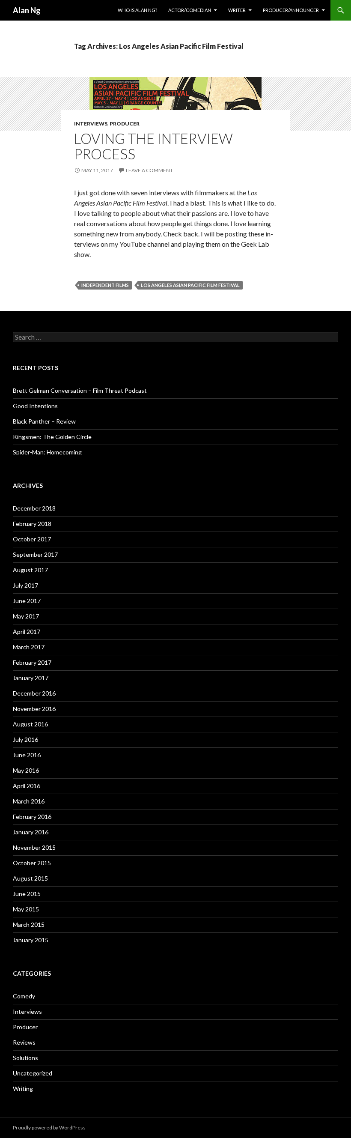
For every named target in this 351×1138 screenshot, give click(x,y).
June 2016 (27, 755)
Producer (125, 123)
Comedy (24, 996)
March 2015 (29, 924)
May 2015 (26, 909)
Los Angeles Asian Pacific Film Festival (190, 285)
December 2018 (34, 508)
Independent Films (105, 285)
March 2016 (29, 801)
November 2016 (34, 708)
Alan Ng (27, 10)
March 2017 (29, 647)
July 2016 (25, 739)
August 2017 (30, 569)
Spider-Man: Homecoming (47, 452)
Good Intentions (35, 405)
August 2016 (30, 724)
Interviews (90, 123)
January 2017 (30, 677)
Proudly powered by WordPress (49, 1127)
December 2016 (34, 693)
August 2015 (30, 878)
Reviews (24, 1042)
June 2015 (27, 893)
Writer (237, 10)
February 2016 (32, 816)
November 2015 (34, 847)
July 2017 (25, 585)
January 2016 (30, 832)
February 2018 (32, 523)
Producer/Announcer (291, 10)
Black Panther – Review (44, 421)
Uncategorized (32, 1073)
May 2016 (26, 770)
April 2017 (26, 631)
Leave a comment (149, 170)
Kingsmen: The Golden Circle (52, 436)
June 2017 (27, 600)
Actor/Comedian (189, 10)
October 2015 (32, 862)
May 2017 (26, 616)
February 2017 (32, 662)
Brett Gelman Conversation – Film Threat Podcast (80, 390)
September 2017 (35, 554)
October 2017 (32, 539)
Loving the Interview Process (153, 146)
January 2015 (30, 940)
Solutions (25, 1057)
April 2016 (26, 785)
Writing (23, 1088)
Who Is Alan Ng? (137, 10)
